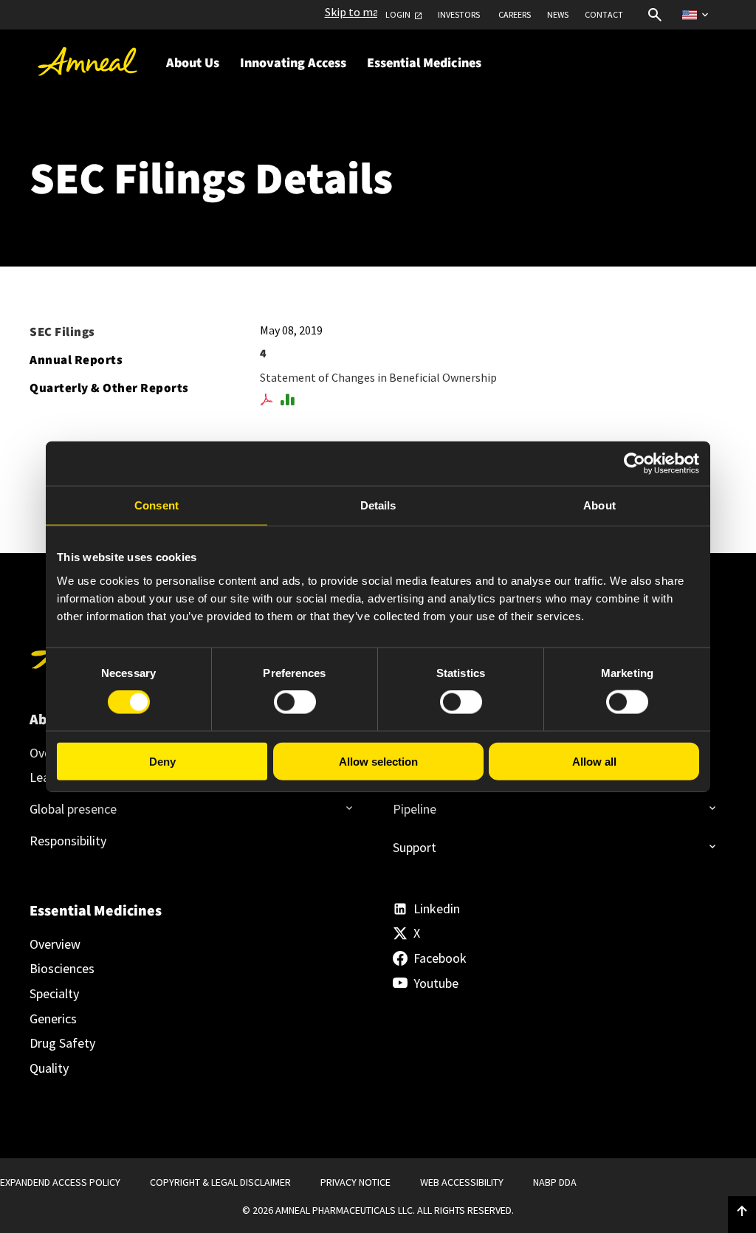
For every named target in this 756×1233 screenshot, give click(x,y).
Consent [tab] (156, 505)
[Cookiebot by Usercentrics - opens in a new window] (634, 464)
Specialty (54, 994)
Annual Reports (76, 360)
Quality (49, 1068)
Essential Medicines (96, 911)
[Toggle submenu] (344, 802)
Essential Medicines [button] (424, 63)
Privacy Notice (355, 1182)
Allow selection (378, 761)
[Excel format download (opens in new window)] (290, 400)
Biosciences (62, 969)
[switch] (295, 702)
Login (397, 15)
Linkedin (436, 909)
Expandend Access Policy (60, 1182)
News (557, 15)
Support (414, 847)
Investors (459, 15)
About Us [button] (192, 63)
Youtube (435, 983)
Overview (55, 944)
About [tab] (599, 505)
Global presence (73, 808)
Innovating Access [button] (293, 63)
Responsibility (68, 841)
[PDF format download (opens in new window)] (269, 400)
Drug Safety (62, 1043)
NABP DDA (555, 1182)
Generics (53, 1019)
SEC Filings (62, 332)
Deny (162, 761)
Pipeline (414, 808)
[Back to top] (742, 1211)
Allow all (594, 761)
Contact (604, 15)
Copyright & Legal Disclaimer (220, 1182)
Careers (514, 15)
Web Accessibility (462, 1182)
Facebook (440, 958)
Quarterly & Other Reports (109, 388)
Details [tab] (378, 505)
